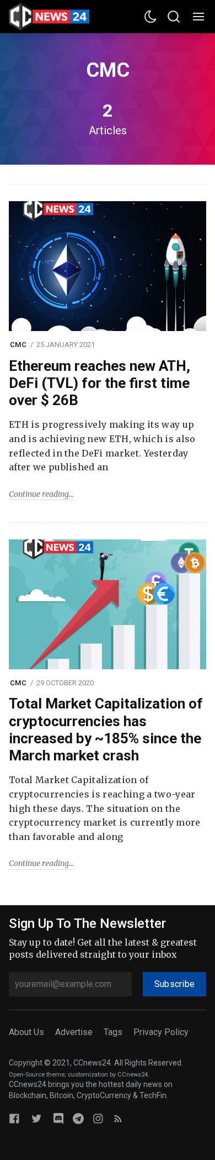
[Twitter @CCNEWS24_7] (36, 1118)
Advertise (74, 1032)
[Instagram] (98, 1118)
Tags (113, 1032)
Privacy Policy (161, 1032)
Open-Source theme (36, 1074)
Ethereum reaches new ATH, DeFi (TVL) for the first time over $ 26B (99, 383)
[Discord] (58, 1118)
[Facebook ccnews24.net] (14, 1118)
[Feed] (117, 1118)
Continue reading (39, 494)
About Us (26, 1032)
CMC (18, 344)
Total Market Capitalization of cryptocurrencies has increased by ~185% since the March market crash (106, 729)
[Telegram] (78, 1118)
